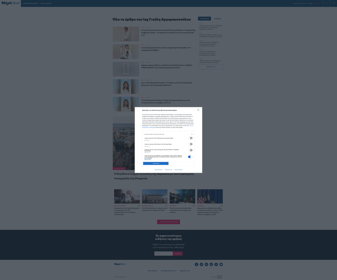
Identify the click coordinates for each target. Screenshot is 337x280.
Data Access (168, 169)
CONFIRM (156, 163)
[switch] (190, 138)
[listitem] (168, 134)
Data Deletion (158, 169)
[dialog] (168, 140)
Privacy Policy (178, 169)
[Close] (199, 110)
